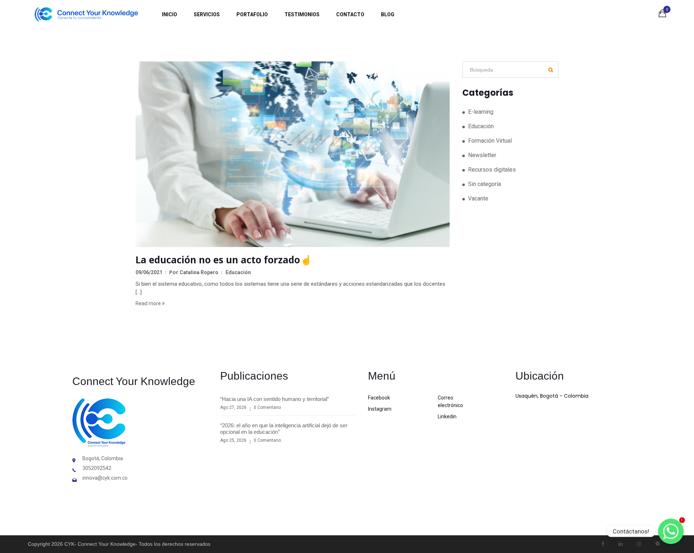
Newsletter (482, 155)
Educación (238, 272)
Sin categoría (484, 184)
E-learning (480, 111)
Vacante (478, 198)
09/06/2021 (149, 272)
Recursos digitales (492, 169)
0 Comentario (267, 407)
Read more (149, 303)
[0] (662, 15)
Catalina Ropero (199, 272)
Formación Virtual (490, 140)
